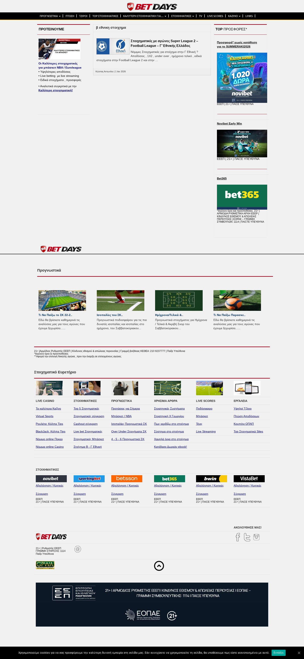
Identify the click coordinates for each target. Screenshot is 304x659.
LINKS (249, 15)
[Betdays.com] (152, 6)
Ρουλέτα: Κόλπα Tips (49, 423)
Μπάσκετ (202, 416)
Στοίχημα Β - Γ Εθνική (88, 446)
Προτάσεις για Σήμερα (125, 408)
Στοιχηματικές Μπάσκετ (89, 439)
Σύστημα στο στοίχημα (169, 431)
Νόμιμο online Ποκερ (49, 439)
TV (200, 15)
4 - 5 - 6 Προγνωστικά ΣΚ (127, 439)
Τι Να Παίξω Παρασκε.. (229, 315)
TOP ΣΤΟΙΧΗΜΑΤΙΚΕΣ (105, 15)
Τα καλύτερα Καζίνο (48, 408)
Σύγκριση (42, 493)
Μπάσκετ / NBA (121, 416)
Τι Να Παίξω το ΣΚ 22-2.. (55, 315)
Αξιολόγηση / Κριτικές (49, 485)
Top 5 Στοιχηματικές (86, 408)
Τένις (199, 423)
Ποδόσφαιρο (204, 408)
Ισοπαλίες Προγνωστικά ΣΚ (129, 423)
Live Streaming (206, 431)
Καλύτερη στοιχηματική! (55, 90)
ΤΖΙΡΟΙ (83, 15)
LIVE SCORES (215, 15)
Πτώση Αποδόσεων (246, 416)
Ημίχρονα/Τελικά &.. (169, 315)
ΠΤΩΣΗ (70, 15)
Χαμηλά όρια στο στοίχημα (171, 439)
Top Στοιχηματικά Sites (248, 431)
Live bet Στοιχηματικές (88, 431)
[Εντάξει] (299, 653)
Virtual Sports (44, 416)
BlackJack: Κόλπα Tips (50, 431)
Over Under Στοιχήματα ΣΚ (128, 431)
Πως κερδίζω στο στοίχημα (171, 423)
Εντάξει (279, 652)
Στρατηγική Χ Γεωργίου (169, 416)
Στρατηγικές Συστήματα (169, 408)
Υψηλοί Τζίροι (242, 408)
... (64, 328)
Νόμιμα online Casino (50, 446)
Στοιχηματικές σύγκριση (89, 416)
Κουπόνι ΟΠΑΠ (244, 423)
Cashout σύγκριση (86, 423)
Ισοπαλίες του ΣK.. (110, 315)
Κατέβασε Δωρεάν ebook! (170, 446)
